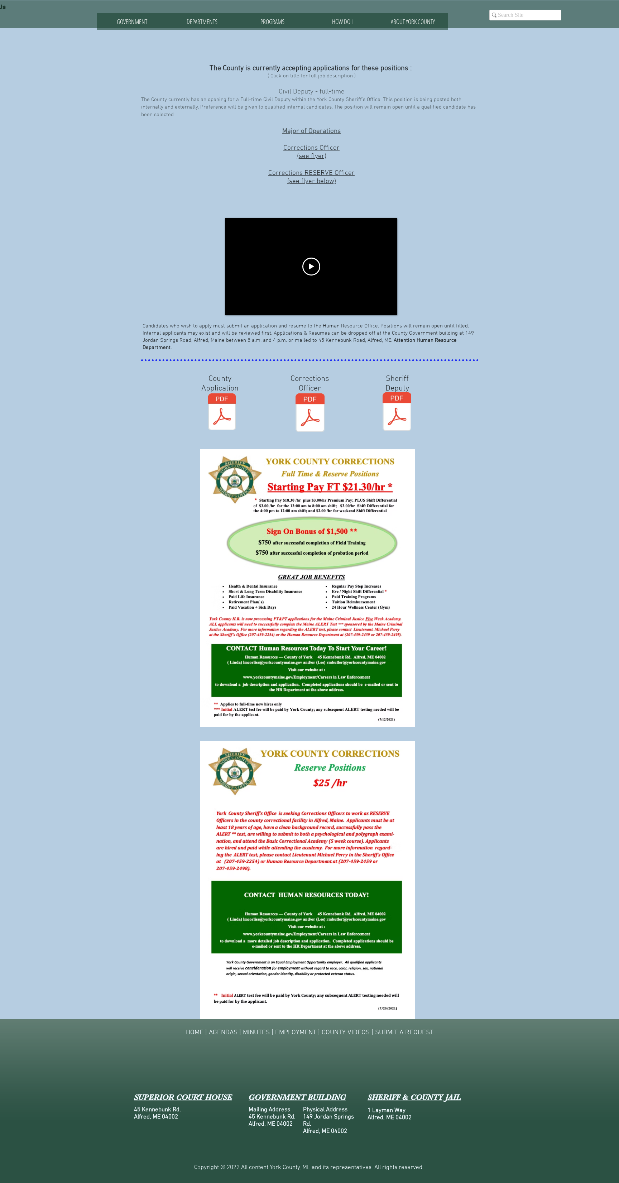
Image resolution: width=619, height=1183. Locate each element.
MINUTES (256, 1033)
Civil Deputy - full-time (312, 92)
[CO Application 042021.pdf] (310, 413)
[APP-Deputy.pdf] (397, 412)
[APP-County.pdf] (222, 412)
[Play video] (311, 267)
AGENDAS (223, 1033)
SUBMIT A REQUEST (404, 1033)
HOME (194, 1033)
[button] (202, 21)
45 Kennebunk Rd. (157, 1109)
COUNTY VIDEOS (346, 1033)
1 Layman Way (387, 1110)
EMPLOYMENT (295, 1033)
